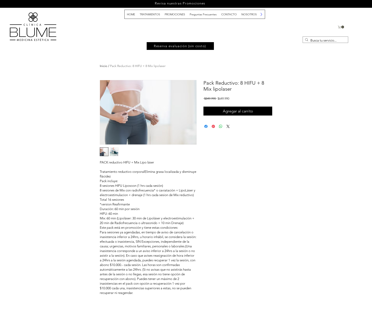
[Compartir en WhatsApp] (220, 126)
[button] (341, 27)
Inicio (103, 66)
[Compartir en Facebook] (206, 126)
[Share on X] (228, 126)
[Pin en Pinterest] (213, 126)
